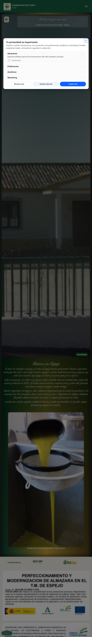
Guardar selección (46, 84)
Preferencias (13, 66)
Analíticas (12, 72)
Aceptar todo (73, 84)
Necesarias (12, 53)
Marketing (12, 77)
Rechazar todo (19, 84)
